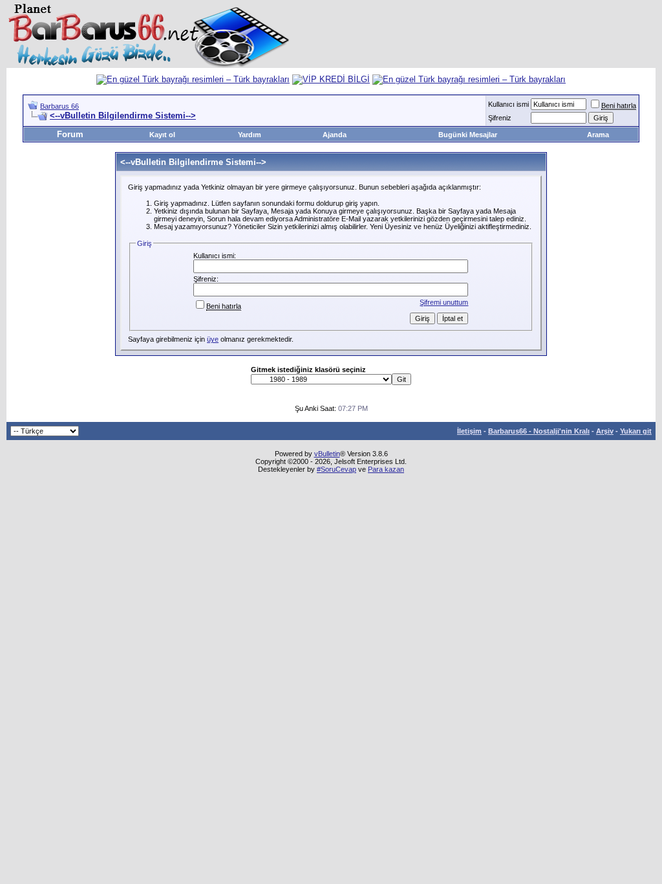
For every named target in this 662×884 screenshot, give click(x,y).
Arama (598, 134)
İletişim (469, 431)
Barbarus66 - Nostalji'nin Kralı (539, 431)
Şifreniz (499, 118)
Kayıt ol (162, 134)
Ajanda (335, 134)
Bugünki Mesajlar (467, 134)
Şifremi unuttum (444, 302)
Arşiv (605, 431)
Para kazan (386, 469)
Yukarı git (636, 431)
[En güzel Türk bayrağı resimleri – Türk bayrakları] (193, 79)
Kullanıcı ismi (508, 104)
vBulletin (327, 454)
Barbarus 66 (59, 106)
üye (213, 339)
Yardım (249, 134)
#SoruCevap (336, 469)
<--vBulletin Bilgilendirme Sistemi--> (123, 115)
